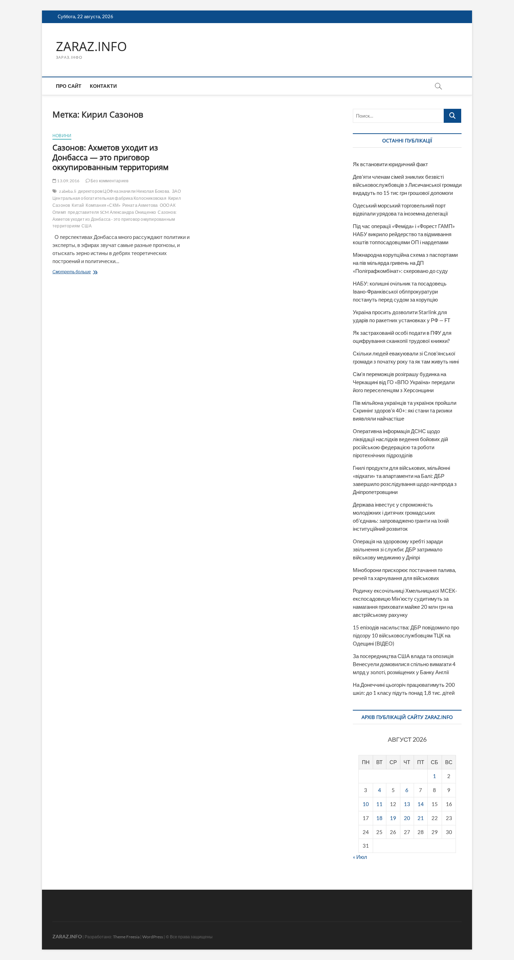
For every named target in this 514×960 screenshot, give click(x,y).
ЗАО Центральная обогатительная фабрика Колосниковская (116, 195)
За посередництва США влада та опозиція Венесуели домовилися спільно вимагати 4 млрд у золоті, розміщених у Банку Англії (404, 664)
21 (420, 818)
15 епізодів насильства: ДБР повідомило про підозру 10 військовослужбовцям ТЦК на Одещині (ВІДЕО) (406, 635)
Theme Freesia (126, 936)
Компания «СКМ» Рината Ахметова (122, 205)
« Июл (360, 857)
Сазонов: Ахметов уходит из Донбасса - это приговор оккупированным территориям (114, 219)
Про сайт (69, 86)
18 (379, 818)
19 (393, 818)
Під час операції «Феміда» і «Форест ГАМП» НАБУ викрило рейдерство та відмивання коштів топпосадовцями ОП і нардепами (404, 234)
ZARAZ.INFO (91, 46)
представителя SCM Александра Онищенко (112, 212)
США (86, 225)
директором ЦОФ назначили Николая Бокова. (124, 191)
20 (407, 818)
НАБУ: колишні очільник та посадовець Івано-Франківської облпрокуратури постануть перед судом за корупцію (400, 291)
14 (420, 804)
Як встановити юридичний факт (390, 164)
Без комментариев (109, 180)
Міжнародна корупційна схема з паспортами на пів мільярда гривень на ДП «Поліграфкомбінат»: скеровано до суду (405, 263)
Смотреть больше (88, 272)
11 (379, 804)
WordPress (152, 936)
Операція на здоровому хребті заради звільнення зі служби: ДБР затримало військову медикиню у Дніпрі (398, 549)
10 (366, 804)
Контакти (103, 86)
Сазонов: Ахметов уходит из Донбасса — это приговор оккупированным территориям (110, 157)
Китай (78, 205)
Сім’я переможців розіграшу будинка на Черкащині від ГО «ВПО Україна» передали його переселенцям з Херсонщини (404, 382)
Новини (61, 135)
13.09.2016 (67, 180)
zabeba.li (67, 191)
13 (407, 804)
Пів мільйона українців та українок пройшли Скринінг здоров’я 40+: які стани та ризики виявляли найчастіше (404, 411)
